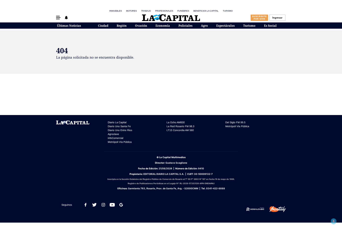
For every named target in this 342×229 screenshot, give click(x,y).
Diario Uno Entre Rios (120, 130)
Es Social (270, 25)
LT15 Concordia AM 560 (180, 130)
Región (122, 25)
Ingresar (277, 17)
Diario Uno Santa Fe (119, 126)
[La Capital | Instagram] (103, 204)
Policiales (185, 25)
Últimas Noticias (69, 25)
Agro (204, 25)
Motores (131, 11)
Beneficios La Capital (206, 11)
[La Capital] (171, 17)
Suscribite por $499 (259, 17)
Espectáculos (225, 25)
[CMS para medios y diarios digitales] (255, 209)
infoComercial (115, 138)
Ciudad (103, 25)
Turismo (228, 11)
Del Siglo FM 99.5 (235, 122)
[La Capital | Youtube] (112, 204)
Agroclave (113, 134)
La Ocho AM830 (176, 122)
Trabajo (146, 11)
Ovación (141, 25)
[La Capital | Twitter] (94, 204)
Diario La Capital (117, 122)
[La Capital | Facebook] (85, 204)
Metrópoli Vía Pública (120, 141)
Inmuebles (115, 11)
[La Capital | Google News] (121, 204)
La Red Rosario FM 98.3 (180, 126)
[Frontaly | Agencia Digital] (275, 209)
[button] (58, 17)
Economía (163, 25)
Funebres (183, 11)
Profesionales (164, 11)
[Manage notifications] (333, 221)
